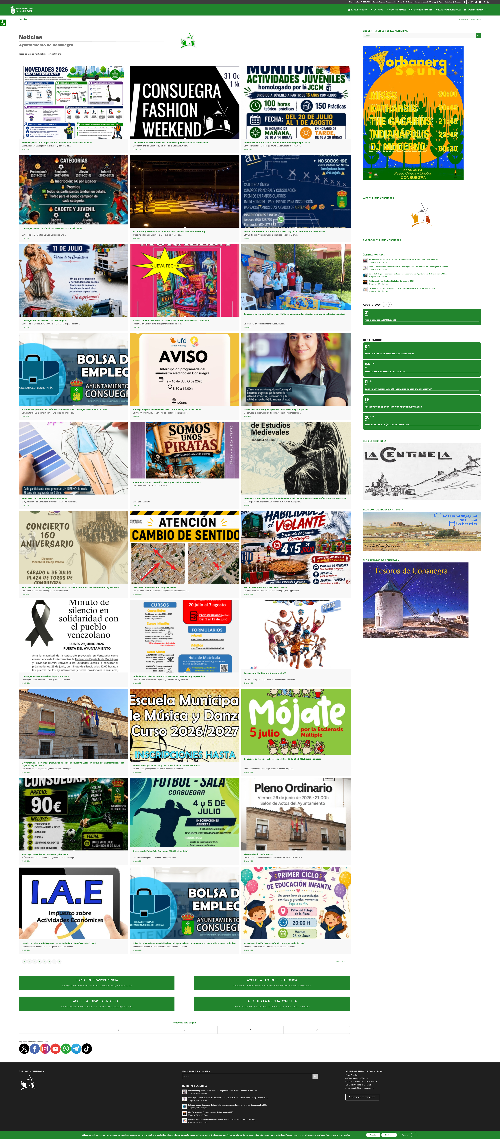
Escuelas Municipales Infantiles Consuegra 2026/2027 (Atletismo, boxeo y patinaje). (402, 288)
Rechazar (389, 1135)
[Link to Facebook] (464, 2)
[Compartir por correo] (251, 1030)
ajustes (347, 1135)
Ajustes (405, 1135)
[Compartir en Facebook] (52, 1030)
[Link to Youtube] (480, 2)
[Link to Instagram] (472, 2)
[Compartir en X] (118, 1030)
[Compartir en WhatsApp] (184, 1030)
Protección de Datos (405, 2)
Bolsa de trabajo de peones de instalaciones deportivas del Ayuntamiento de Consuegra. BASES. (408, 274)
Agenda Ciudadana (445, 2)
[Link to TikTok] (476, 2)
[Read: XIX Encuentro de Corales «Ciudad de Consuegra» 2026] (365, 282)
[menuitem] (360, 2)
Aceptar (373, 1135)
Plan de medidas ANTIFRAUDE (359, 2)
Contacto (458, 2)
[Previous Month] (384, 304)
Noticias (23, 19)
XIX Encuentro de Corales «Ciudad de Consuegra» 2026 (391, 281)
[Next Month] (389, 304)
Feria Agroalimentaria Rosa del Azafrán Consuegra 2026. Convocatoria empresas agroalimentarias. (408, 267)
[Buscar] (487, 9)
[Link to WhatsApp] (488, 2)
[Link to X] (468, 2)
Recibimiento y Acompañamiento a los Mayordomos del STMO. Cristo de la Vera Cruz (403, 259)
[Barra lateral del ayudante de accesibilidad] (3, 23)
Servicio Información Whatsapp (425, 2)
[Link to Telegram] (484, 2)
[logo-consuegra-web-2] (23, 9)
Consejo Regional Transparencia (384, 2)
